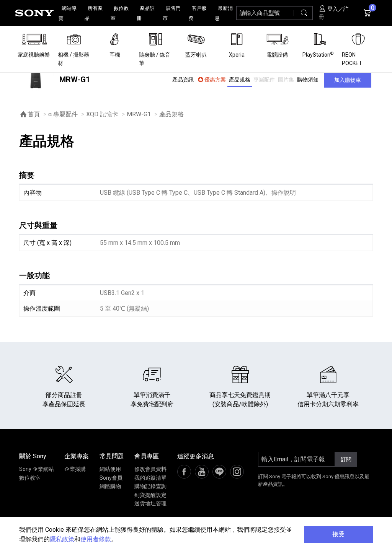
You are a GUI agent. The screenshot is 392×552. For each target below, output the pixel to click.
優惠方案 (215, 80)
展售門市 (172, 13)
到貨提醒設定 (150, 495)
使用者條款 (95, 539)
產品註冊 (146, 13)
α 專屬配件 (63, 114)
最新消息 (224, 13)
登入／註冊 (334, 13)
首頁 (34, 114)
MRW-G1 (139, 114)
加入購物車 (347, 80)
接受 (338, 534)
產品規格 (239, 80)
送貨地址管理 (150, 503)
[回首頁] (34, 13)
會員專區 (146, 456)
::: (9, 12)
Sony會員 (111, 478)
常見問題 (112, 456)
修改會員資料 (150, 469)
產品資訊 (183, 80)
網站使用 (110, 469)
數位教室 (120, 13)
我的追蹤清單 (150, 478)
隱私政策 (62, 539)
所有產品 (94, 13)
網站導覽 (68, 13)
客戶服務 (198, 13)
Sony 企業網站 (36, 469)
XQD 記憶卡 (102, 114)
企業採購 (75, 469)
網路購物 (110, 486)
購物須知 (307, 80)
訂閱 (346, 459)
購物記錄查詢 (150, 486)
